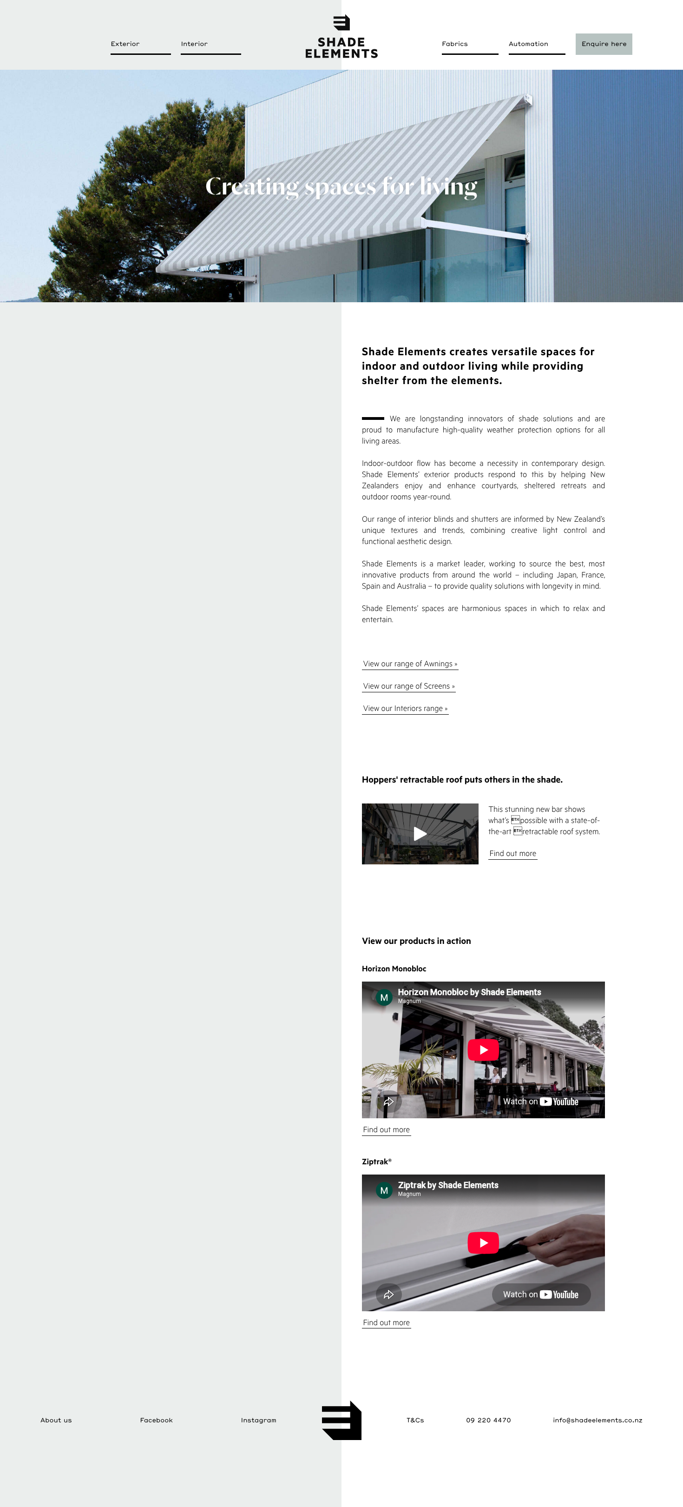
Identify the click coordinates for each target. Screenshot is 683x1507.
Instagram (258, 1420)
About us (56, 1420)
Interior (194, 44)
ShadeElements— (341, 35)
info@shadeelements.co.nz (598, 1420)
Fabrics (455, 44)
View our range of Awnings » (410, 664)
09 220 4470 (488, 1420)
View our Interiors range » (405, 708)
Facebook (156, 1420)
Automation (528, 44)
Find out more (513, 853)
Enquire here (604, 44)
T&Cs (415, 1420)
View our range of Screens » (408, 686)
